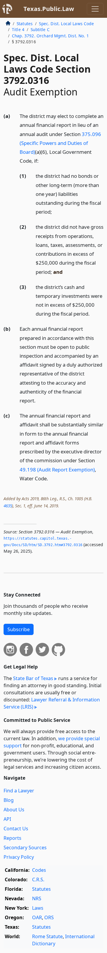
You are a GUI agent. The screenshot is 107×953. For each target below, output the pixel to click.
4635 (8, 506)
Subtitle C (40, 29)
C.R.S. (38, 879)
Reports (12, 838)
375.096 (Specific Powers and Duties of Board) (60, 143)
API (7, 819)
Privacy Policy (19, 857)
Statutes (25, 23)
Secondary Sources (25, 847)
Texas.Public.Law (48, 9)
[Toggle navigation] (95, 9)
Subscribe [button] (18, 629)
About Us (14, 809)
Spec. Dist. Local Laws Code (66, 23)
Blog (9, 800)
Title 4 (18, 29)
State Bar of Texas (33, 678)
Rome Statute (47, 936)
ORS (49, 917)
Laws (37, 908)
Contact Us (16, 828)
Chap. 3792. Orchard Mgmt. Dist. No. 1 (50, 36)
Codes (39, 870)
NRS (36, 898)
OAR (37, 917)
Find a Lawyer (19, 790)
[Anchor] (42, 160)
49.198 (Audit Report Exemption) (57, 469)
